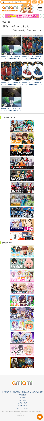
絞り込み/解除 (19, 30)
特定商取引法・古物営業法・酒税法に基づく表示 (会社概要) (22, 392)
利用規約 (22, 400)
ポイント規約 (22, 403)
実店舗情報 (22, 395)
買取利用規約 (22, 406)
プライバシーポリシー (22, 408)
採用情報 (22, 397)
